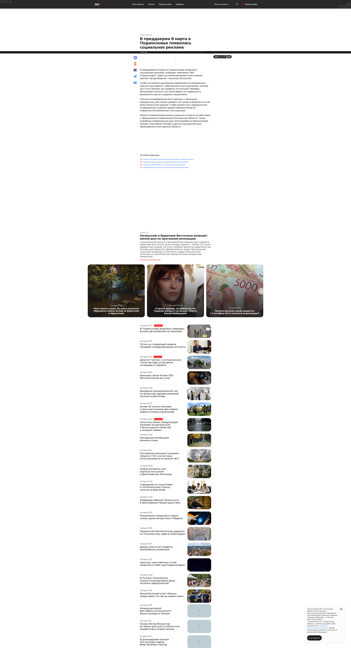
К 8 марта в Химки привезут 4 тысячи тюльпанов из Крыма (164, 165)
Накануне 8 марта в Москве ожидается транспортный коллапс (165, 162)
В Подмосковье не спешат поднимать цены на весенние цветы (166, 167)
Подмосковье (165, 4)
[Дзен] (222, 56)
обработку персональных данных (317, 627)
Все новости (138, 4)
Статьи (151, 4)
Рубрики (180, 4)
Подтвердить (314, 638)
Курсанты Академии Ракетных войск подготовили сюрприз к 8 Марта (168, 159)
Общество (143, 52)
